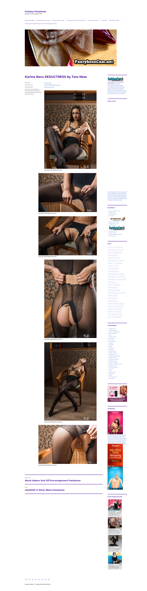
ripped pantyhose (29, 94)
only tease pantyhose (113, 268)
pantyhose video (112, 298)
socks (115, 309)
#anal (121, 85)
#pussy (114, 91)
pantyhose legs (28, 92)
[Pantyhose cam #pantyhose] (117, 228)
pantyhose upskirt (112, 295)
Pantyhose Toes (113, 365)
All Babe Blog (112, 212)
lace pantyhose (112, 341)
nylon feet (110, 266)
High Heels (111, 338)
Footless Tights (112, 336)
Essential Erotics (113, 214)
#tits (119, 93)
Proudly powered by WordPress (43, 584)
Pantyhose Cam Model (114, 356)
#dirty (117, 88)
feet (119, 258)
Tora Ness (57, 85)
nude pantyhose (118, 263)
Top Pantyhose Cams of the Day (76, 20)
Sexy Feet (111, 369)
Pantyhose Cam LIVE (114, 223)
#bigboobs (112, 87)
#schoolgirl (122, 91)
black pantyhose (29, 89)
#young (109, 88)
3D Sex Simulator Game (114, 211)
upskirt (110, 317)
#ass (125, 90)
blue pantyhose (112, 250)
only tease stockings (113, 271)
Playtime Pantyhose (113, 367)
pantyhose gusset (121, 279)
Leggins (111, 343)
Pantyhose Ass (112, 351)
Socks (110, 370)
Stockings (111, 373)
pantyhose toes (122, 292)
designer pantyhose (113, 255)
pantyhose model (112, 287)
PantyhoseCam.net (58, 20)
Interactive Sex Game (114, 221)
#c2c (112, 90)
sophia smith (111, 311)
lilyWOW (110, 263)
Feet (110, 335)
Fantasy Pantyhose (35, 11)
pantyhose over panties (114, 290)
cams (109, 252)
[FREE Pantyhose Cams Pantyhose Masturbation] (117, 79)
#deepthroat (120, 90)
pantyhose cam (120, 276)
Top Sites (104, 20)
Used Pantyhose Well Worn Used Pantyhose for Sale (41, 23)
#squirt (118, 85)
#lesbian (110, 91)
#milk (120, 87)
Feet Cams (111, 215)
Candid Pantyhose (113, 330)
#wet (116, 93)
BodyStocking (112, 328)
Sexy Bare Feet (112, 236)
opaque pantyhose (113, 274)
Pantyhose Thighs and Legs (115, 364)
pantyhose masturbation (114, 284)
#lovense (114, 88)
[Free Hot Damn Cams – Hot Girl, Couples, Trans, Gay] (118, 218)
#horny (113, 93)
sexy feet (122, 303)
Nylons (110, 346)
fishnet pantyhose (112, 260)
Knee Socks (111, 340)
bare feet (110, 247)
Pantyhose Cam (112, 354)
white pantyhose (117, 317)
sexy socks (110, 306)
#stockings (113, 85)
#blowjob (122, 93)
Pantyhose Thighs (113, 362)
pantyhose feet (36, 90)
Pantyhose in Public (113, 359)
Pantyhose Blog (30, 20)
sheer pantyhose (119, 306)
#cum (115, 90)
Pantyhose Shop (113, 231)
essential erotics (112, 258)
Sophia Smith (112, 372)
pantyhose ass (28, 90)
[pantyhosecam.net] (117, 534)
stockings (118, 311)
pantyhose (36, 89)
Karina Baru (47, 83)
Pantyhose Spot (112, 232)
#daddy (109, 90)
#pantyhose (117, 83)
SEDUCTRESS (48, 85)
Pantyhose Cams (49, 87)
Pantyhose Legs (114, 20)
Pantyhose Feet (93, 20)
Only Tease (111, 348)
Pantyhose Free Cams (43, 20)
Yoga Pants (111, 378)
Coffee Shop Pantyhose (114, 332)
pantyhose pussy (37, 92)
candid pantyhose (116, 252)
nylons (116, 266)
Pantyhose (27, 82)
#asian (117, 87)
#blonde (110, 443)
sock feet (110, 309)
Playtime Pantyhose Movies (115, 234)
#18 (108, 87)
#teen (123, 87)
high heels (121, 260)
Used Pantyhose (113, 377)
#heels (117, 91)
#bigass (122, 88)
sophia (120, 309)
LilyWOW (111, 344)
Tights (110, 375)
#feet (109, 85)
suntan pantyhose (112, 314)
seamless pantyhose (113, 303)
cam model (120, 250)
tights (120, 314)
